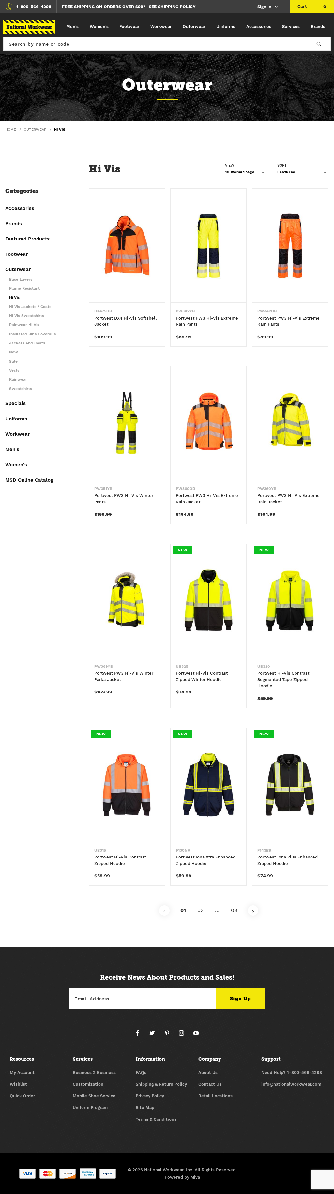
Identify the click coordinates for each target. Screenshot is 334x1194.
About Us (208, 1072)
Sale (13, 361)
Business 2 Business (94, 1072)
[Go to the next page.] (253, 910)
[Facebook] (140, 1035)
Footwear (129, 26)
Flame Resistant (24, 288)
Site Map (145, 1107)
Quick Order (22, 1095)
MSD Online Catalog (29, 480)
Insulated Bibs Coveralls (32, 334)
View (229, 165)
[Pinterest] (169, 1035)
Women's (99, 26)
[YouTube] (196, 1035)
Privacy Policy (150, 1095)
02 (200, 910)
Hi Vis (14, 297)
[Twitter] (154, 1035)
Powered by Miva (182, 1177)
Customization (88, 1084)
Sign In (264, 6)
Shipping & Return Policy (161, 1084)
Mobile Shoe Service (94, 1095)
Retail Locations (215, 1095)
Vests (14, 370)
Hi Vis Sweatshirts (26, 316)
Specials (15, 403)
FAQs (141, 1072)
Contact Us (209, 1084)
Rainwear (18, 379)
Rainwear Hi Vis (24, 325)
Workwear (161, 26)
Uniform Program (90, 1107)
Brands (318, 26)
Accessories (258, 26)
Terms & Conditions (156, 1119)
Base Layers (20, 279)
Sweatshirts (20, 389)
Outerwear (194, 26)
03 (234, 910)
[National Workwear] (29, 27)
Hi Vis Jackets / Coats (30, 307)
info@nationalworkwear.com (291, 1084)
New (13, 352)
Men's (72, 26)
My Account (22, 1072)
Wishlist (18, 1084)
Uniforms (225, 26)
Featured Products (27, 239)
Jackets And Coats (27, 343)
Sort (282, 165)
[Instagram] (184, 1035)
